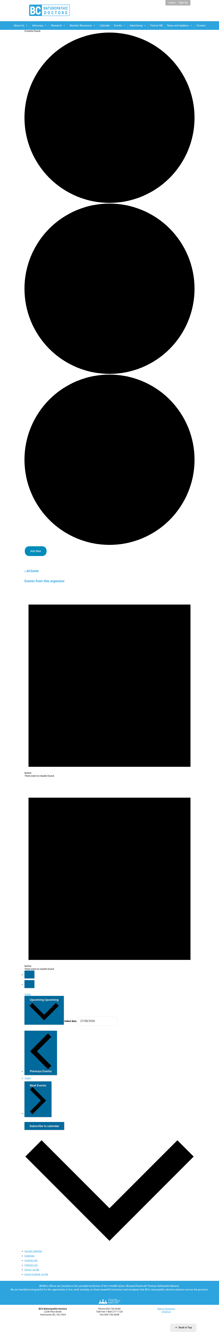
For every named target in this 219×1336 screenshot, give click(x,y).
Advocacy (37, 25)
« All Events (31, 570)
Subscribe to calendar (44, 1126)
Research (56, 25)
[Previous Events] (29, 974)
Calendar (105, 25)
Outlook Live (31, 1265)
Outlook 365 (30, 1260)
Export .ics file (31, 1269)
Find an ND (156, 25)
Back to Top (185, 1327)
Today (27, 994)
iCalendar (29, 1255)
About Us (19, 25)
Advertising (136, 25)
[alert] (109, 680)
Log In (171, 2)
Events (118, 25)
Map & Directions (166, 1308)
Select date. (71, 1021)
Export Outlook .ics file (36, 1274)
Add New (35, 551)
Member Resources (81, 25)
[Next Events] (29, 984)
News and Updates (178, 25)
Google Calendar (33, 1251)
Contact (200, 25)
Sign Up (183, 2)
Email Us (166, 1311)
